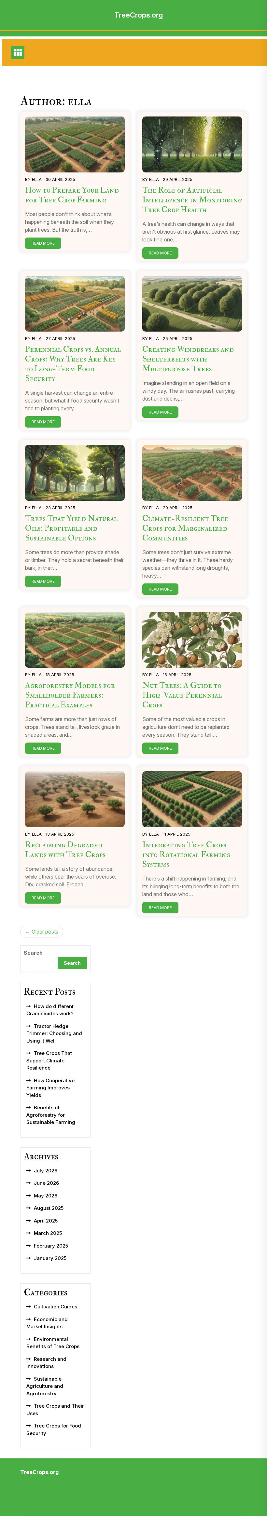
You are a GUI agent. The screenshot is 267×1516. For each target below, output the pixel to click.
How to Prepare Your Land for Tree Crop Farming (72, 195)
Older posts (45, 931)
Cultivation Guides (55, 1307)
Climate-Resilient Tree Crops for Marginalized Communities (185, 528)
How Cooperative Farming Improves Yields (50, 1087)
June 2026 (46, 1183)
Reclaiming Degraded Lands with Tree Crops (65, 850)
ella (37, 179)
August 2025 (48, 1208)
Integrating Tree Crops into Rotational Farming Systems (186, 854)
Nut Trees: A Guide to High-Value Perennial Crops (182, 695)
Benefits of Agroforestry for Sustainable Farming (50, 1114)
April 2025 (46, 1221)
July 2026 (45, 1171)
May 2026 (45, 1196)
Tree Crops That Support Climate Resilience (49, 1060)
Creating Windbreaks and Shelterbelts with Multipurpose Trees (188, 359)
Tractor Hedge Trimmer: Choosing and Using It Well (54, 1033)
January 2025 (50, 1258)
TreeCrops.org (138, 15)
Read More (43, 243)
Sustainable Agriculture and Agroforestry (44, 1386)
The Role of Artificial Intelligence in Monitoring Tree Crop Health (192, 200)
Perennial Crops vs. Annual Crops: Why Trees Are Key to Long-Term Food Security (73, 364)
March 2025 (48, 1233)
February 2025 (51, 1246)
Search (33, 952)
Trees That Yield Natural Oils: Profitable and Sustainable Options (71, 528)
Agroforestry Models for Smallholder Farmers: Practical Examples (70, 695)
